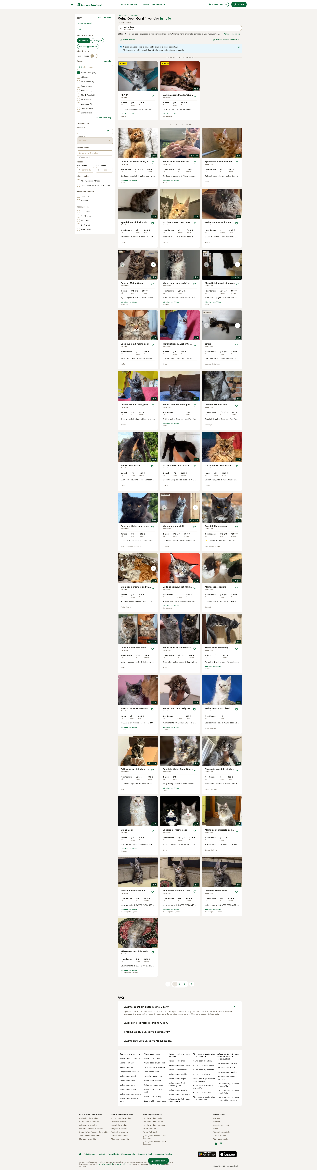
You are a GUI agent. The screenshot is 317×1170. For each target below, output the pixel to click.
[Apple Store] (228, 1154)
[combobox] (91, 131)
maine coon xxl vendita (130, 1058)
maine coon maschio (178, 1074)
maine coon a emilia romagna (226, 1078)
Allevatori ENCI (220, 1135)
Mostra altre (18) (103, 118)
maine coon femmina (178, 1070)
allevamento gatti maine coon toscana (204, 1080)
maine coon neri (127, 1063)
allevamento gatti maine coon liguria (228, 1091)
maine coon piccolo (128, 1076)
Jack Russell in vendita (89, 1135)
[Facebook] (215, 1143)
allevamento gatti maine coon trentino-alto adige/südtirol (228, 1056)
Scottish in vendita (119, 1132)
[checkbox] (78, 72)
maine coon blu (126, 1067)
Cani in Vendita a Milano (153, 1118)
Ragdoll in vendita (119, 1125)
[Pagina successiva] (191, 984)
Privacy (216, 1122)
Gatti (80, 29)
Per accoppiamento (88, 46)
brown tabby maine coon (155, 1101)
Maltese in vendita (87, 1139)
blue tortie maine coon (154, 1067)
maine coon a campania (203, 1065)
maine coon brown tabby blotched (180, 1055)
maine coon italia (127, 1081)
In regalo (98, 40)
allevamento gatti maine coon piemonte (204, 1055)
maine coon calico (128, 1089)
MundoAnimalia (128, 1154)
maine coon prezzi (152, 1058)
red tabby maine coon (130, 1054)
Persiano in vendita (119, 1135)
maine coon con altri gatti (153, 1090)
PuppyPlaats (113, 1154)
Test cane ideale (220, 1139)
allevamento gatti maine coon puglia (228, 1085)
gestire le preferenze (156, 1164)
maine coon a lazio (201, 1074)
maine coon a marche (227, 1072)
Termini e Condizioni (222, 1132)
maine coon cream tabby (180, 1065)
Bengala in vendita (119, 1129)
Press (215, 1129)
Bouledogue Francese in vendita (93, 1132)
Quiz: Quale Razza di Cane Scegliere (154, 1136)
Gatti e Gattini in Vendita (122, 1115)
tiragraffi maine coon (129, 1072)
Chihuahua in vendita (88, 1118)
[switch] (94, 56)
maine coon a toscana (227, 1063)
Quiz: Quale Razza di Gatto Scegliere (154, 1142)
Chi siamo (217, 1118)
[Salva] (152, 95)
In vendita (83, 40)
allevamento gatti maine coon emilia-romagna (228, 1098)
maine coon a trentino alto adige (203, 1087)
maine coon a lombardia (179, 1094)
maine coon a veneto (178, 1090)
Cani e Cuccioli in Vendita (90, 1115)
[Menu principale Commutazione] (71, 4)
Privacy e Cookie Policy (122, 1164)
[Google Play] (207, 1154)
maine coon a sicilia (226, 1068)
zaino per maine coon (153, 1085)
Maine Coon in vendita (121, 1118)
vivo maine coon (151, 1072)
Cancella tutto (104, 18)
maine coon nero (127, 1085)
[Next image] (153, 264)
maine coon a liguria (202, 1092)
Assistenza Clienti (221, 1125)
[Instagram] (221, 1143)
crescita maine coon (153, 1076)
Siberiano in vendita (120, 1139)
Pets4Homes (89, 1154)
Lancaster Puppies (163, 1154)
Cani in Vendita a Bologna (154, 1125)
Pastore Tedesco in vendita (91, 1129)
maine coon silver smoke (155, 1063)
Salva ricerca (129, 39)
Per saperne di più (232, 34)
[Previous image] (122, 264)
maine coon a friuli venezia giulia (177, 1084)
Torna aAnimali (85, 23)
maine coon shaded (152, 1081)
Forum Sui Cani (149, 1129)
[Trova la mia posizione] (108, 131)
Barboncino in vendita (89, 1122)
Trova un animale (129, 4)
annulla (107, 61)
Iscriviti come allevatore (154, 4)
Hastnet (101, 1154)
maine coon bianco (177, 1061)
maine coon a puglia (177, 1079)
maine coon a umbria (202, 1061)
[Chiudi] (239, 47)
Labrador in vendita (88, 1125)
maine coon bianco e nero (129, 1099)
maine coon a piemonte (203, 1070)
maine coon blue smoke (130, 1094)
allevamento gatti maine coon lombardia (204, 1098)
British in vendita (118, 1122)
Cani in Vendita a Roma (153, 1122)
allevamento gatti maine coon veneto (179, 1100)
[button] (138, 265)
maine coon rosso (152, 1054)
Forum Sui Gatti (150, 1132)
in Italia (165, 18)
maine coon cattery (152, 1096)
